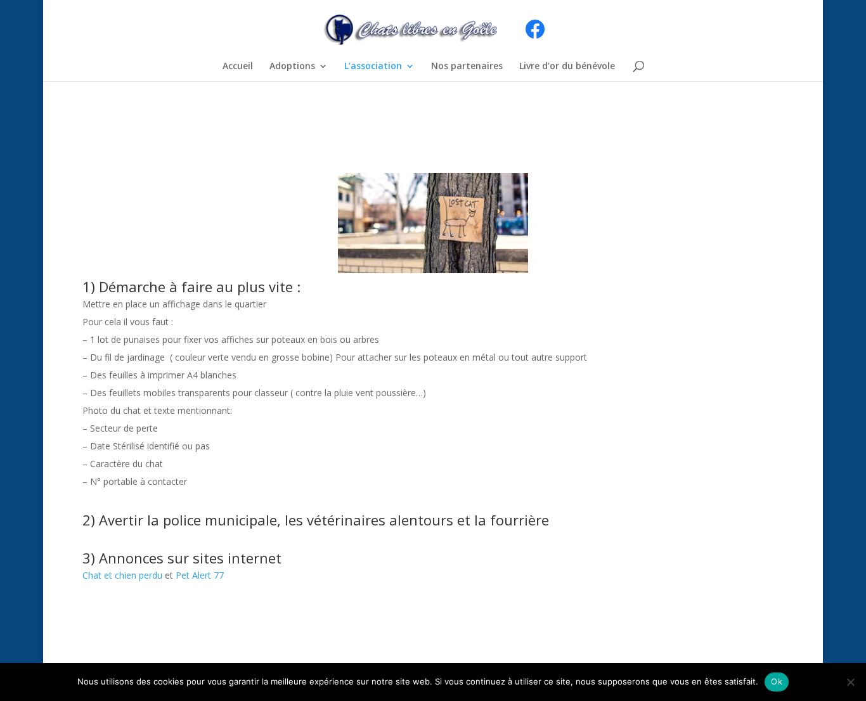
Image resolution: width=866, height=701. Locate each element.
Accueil (238, 66)
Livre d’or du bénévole (567, 66)
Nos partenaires (467, 66)
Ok (776, 681)
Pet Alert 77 (200, 575)
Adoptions (292, 66)
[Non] (850, 682)
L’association (373, 66)
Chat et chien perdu (122, 575)
